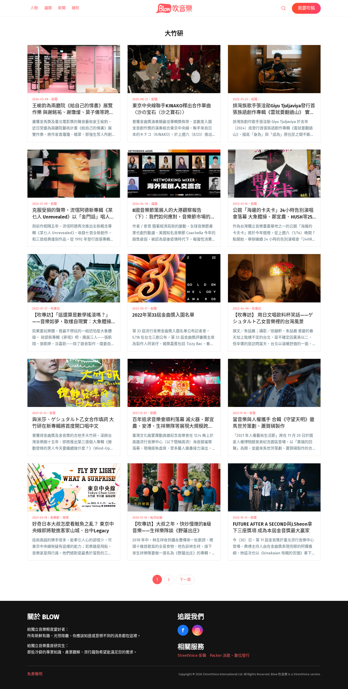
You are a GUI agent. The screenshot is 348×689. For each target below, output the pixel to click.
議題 (48, 8)
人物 (34, 8)
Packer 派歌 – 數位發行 (230, 655)
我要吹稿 (306, 8)
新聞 (62, 8)
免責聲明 (34, 674)
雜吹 (75, 8)
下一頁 (185, 579)
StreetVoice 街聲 (192, 655)
